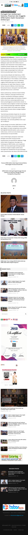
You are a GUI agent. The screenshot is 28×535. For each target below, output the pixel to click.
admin (3, 21)
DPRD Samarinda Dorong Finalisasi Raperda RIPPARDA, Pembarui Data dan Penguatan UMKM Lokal (17, 290)
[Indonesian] (9, 319)
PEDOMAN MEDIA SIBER (7, 529)
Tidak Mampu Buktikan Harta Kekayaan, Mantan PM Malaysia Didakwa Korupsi (17, 448)
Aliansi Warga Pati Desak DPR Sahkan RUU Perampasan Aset (17, 308)
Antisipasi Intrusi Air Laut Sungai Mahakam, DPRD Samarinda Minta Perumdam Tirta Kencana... (16, 432)
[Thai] (16, 319)
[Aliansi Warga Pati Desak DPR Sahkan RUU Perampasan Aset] (4, 309)
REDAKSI (15, 529)
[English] (7, 319)
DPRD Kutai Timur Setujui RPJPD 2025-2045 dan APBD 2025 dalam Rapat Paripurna (13, 261)
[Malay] (14, 319)
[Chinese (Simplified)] (4, 319)
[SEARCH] (25, 314)
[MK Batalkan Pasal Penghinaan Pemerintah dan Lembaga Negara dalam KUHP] (4, 274)
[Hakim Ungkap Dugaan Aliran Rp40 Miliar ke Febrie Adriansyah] (4, 283)
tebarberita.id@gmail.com (17, 515)
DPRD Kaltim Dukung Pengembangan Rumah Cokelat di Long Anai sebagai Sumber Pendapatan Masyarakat (14, 172)
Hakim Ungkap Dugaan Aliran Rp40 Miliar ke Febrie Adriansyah (16, 282)
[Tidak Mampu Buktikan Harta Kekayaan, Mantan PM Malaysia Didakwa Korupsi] (4, 449)
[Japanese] (11, 319)
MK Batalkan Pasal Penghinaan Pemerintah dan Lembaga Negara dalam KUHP (16, 274)
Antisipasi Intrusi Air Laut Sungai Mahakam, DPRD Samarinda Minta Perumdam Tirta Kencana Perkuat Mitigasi (16, 299)
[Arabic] (2, 319)
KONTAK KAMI (21, 529)
